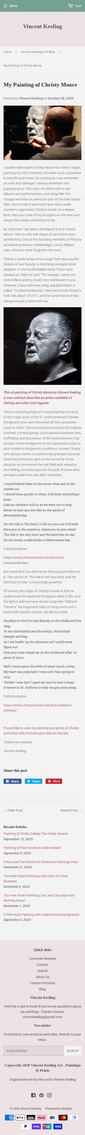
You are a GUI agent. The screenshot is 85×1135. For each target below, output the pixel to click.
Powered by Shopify (58, 1108)
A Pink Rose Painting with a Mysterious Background (41, 914)
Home (8, 52)
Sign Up (72, 1051)
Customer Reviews (42, 958)
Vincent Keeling (42, 26)
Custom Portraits (42, 983)
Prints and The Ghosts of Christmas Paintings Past (41, 862)
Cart (77, 6)
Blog (42, 989)
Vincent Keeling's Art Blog (38, 52)
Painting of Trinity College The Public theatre (36, 834)
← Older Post (13, 810)
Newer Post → (70, 810)
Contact (42, 965)
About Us (42, 977)
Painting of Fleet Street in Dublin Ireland (32, 848)
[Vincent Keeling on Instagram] (49, 1096)
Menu (13, 6)
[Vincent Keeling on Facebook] (33, 1096)
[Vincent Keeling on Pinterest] (41, 1096)
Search (43, 971)
